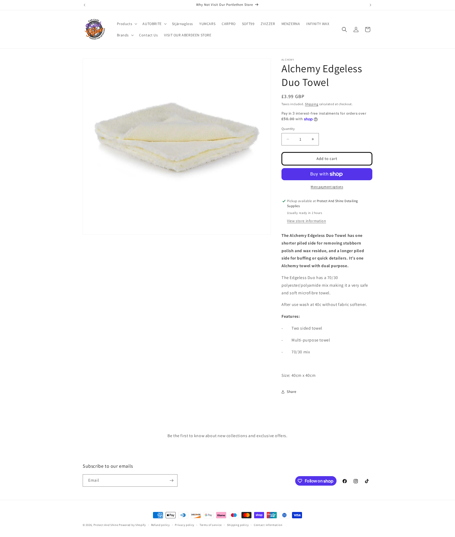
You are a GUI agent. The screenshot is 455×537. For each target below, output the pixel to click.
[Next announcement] (370, 5)
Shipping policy (238, 525)
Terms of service (211, 525)
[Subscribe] (171, 480)
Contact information (268, 525)
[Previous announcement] (84, 5)
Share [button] (291, 391)
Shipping (311, 104)
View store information (306, 220)
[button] (127, 23)
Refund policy (160, 525)
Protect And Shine (105, 525)
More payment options (327, 187)
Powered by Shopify (132, 525)
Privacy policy (184, 525)
